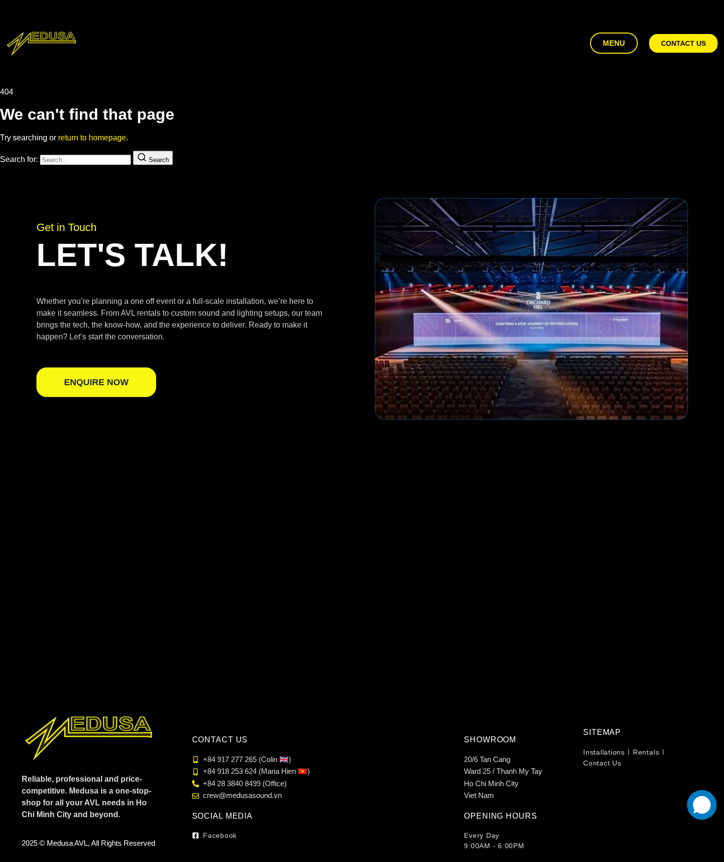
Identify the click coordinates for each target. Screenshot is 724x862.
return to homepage (92, 137)
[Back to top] (705, 838)
